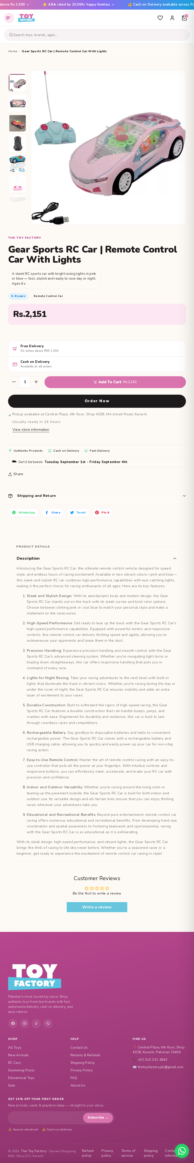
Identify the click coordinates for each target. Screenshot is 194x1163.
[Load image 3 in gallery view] (18, 123)
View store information (30, 429)
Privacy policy (107, 1153)
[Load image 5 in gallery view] (18, 164)
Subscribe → (98, 1117)
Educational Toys (21, 1078)
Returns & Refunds (85, 1055)
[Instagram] (24, 1023)
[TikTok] (36, 1023)
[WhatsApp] (48, 1023)
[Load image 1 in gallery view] (18, 83)
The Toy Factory (33, 1151)
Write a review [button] (97, 907)
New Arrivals (18, 1055)
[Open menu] (9, 18)
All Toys (14, 1047)
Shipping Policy (82, 1063)
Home (12, 51)
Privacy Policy (81, 1070)
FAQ (73, 1078)
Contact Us (79, 1047)
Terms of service (128, 1153)
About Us (77, 1085)
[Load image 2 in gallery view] (18, 103)
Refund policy (88, 1153)
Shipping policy (151, 1153)
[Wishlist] (160, 17)
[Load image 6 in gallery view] (18, 184)
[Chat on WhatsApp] (182, 1151)
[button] (97, 496)
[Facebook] (13, 1023)
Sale (11, 1085)
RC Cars (14, 1063)
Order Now (97, 400)
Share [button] (18, 474)
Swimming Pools (21, 1070)
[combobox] (100, 35)
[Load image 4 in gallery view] (18, 143)
